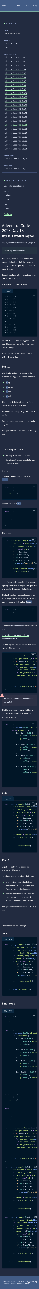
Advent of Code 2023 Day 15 (16, 113)
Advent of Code (11, 43)
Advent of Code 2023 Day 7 (15, 81)
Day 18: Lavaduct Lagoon (14, 186)
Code (7, 199)
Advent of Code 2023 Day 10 (16, 93)
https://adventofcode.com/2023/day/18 (18, 242)
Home (18, 5)
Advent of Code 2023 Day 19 (16, 129)
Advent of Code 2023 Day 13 (16, 105)
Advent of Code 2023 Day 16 (16, 117)
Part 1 (6, 191)
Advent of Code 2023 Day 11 (16, 97)
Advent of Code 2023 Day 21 (16, 137)
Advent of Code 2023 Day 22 (16, 141)
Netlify (24, 1284)
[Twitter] (28, 1282)
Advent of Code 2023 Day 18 (16, 125)
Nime (4, 5)
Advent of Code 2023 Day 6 (15, 77)
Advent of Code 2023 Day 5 (15, 73)
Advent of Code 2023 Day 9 (15, 89)
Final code (8, 214)
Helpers (8, 195)
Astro (12, 1284)
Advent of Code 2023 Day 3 (15, 65)
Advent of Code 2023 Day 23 (16, 145)
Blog (35, 5)
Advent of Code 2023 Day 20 (16, 133)
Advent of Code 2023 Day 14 (16, 109)
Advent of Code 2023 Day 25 (16, 148)
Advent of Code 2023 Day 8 (15, 85)
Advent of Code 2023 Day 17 (16, 121)
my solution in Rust (17, 250)
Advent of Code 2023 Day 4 (15, 69)
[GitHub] (35, 1282)
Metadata (11, 23)
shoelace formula (17, 625)
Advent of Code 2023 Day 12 (16, 101)
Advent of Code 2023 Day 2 (15, 61)
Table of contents (16, 180)
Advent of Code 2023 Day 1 (15, 57)
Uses (27, 5)
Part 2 (6, 204)
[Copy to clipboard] (33, 296)
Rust (6, 47)
